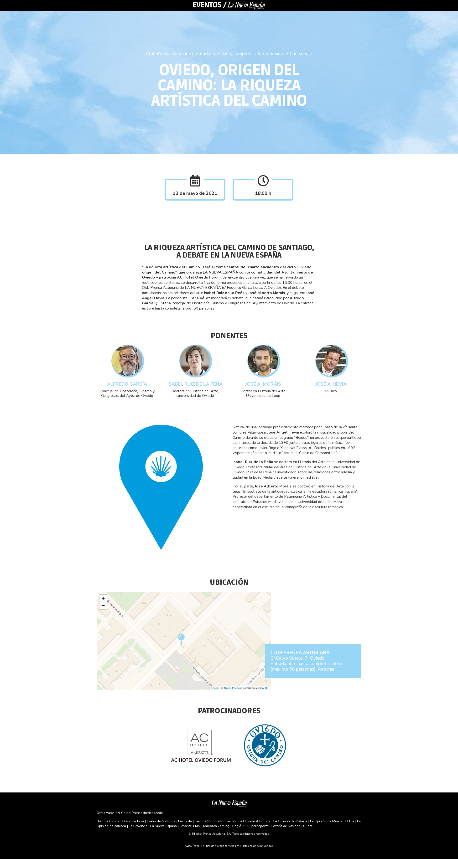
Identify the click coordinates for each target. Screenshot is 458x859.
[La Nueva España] (229, 802)
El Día (349, 821)
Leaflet (215, 688)
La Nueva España (164, 825)
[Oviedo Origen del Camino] (264, 745)
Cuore (308, 825)
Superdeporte (258, 825)
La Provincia (138, 825)
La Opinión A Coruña (255, 821)
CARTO (265, 688)
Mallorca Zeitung (216, 825)
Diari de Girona (108, 821)
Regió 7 (238, 825)
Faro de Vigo (205, 821)
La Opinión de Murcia (326, 821)
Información (227, 821)
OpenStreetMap (233, 688)
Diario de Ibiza (133, 821)
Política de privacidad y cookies (220, 846)
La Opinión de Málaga (290, 821)
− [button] (103, 605)
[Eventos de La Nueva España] (229, 5)
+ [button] (103, 598)
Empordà (185, 821)
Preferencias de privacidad (257, 846)
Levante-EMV (190, 825)
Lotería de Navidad (285, 825)
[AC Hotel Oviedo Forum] (201, 745)
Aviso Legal (192, 846)
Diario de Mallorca (161, 821)
